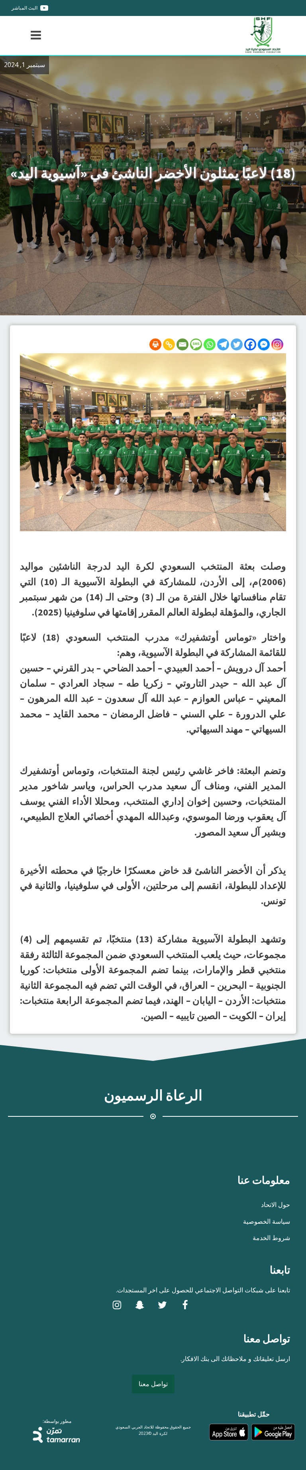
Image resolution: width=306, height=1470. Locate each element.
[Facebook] (250, 344)
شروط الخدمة (271, 1237)
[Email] (182, 344)
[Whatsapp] (210, 344)
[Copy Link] (169, 344)
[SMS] (196, 344)
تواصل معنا (153, 1383)
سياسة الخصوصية (266, 1221)
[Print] (155, 344)
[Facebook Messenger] (264, 344)
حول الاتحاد (275, 1204)
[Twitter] (237, 344)
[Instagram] (277, 344)
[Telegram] (223, 344)
